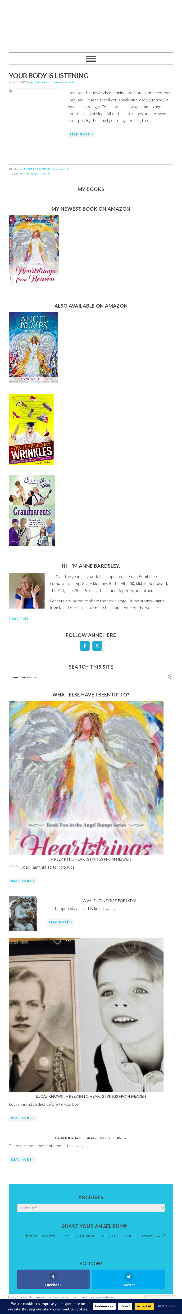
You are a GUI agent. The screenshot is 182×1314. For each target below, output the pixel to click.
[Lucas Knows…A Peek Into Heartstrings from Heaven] (86, 1016)
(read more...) (21, 618)
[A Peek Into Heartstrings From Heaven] (86, 779)
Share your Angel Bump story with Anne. (94, 1242)
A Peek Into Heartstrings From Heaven (91, 859)
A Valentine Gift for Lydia (109, 900)
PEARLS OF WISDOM (37, 169)
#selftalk (45, 173)
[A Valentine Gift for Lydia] (23, 914)
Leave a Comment (63, 82)
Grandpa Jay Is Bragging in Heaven (91, 1138)
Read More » (81, 134)
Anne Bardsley (91, 24)
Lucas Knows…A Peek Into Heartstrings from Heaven (91, 1096)
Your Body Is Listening (48, 76)
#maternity (32, 173)
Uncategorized (59, 169)
